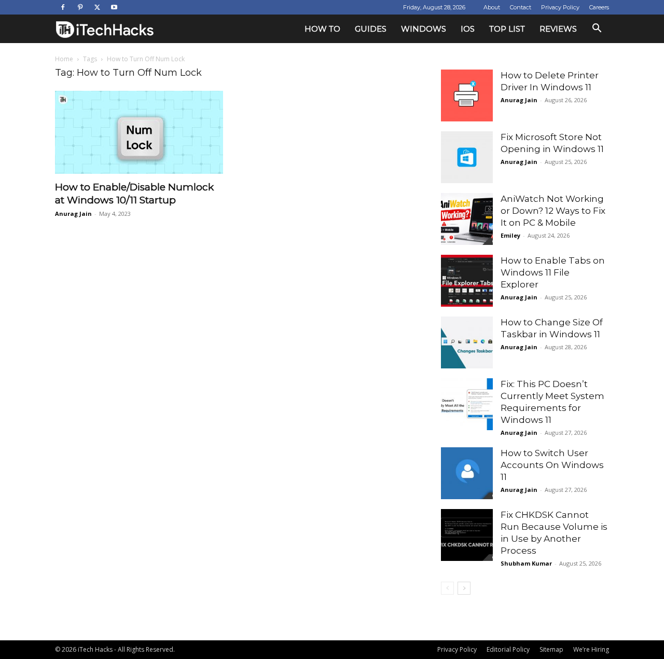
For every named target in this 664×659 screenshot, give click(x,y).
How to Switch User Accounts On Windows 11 (552, 465)
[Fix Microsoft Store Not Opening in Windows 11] (467, 157)
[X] (97, 7)
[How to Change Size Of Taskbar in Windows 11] (467, 342)
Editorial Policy (508, 649)
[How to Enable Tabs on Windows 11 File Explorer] (467, 281)
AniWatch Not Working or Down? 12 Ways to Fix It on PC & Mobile (553, 211)
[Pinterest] (80, 7)
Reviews (558, 29)
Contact (520, 7)
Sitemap (551, 649)
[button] (596, 29)
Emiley (510, 235)
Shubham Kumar (526, 563)
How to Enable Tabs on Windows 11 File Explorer (553, 272)
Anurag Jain (73, 213)
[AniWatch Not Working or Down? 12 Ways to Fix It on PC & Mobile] (467, 219)
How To (322, 29)
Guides (370, 29)
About (491, 7)
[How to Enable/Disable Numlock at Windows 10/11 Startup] (139, 132)
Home (64, 58)
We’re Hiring (591, 649)
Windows (423, 29)
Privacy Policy (560, 7)
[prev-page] (447, 588)
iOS (468, 29)
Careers (599, 7)
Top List (507, 29)
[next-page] (464, 588)
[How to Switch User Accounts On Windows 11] (467, 473)
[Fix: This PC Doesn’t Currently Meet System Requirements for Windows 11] (467, 404)
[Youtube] (114, 7)
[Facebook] (63, 7)
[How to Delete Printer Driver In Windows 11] (467, 95)
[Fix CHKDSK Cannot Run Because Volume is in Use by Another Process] (467, 535)
